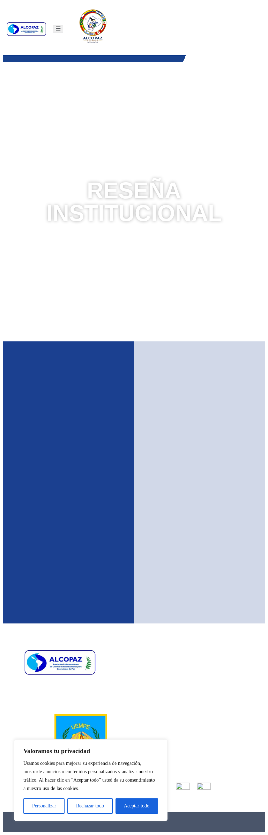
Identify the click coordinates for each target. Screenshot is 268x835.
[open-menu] (58, 29)
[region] (91, 780)
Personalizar (44, 805)
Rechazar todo (90, 805)
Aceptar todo (136, 805)
